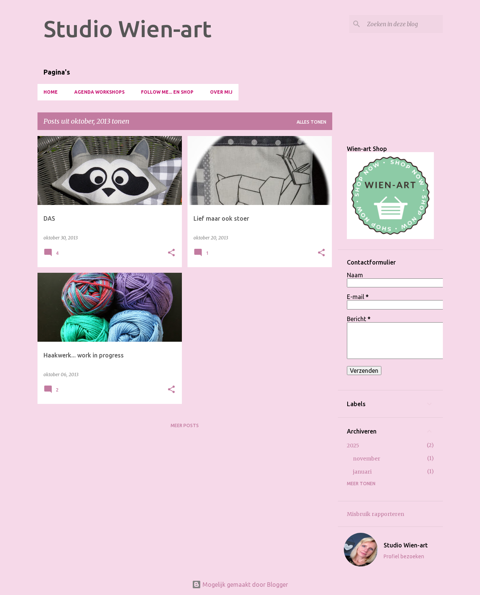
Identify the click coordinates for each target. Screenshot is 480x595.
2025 (353, 445)
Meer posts (185, 425)
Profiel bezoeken (404, 556)
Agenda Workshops (99, 92)
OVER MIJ (221, 92)
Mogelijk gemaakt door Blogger (244, 584)
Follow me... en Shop (167, 92)
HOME (51, 92)
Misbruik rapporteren (375, 514)
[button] (171, 253)
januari (362, 471)
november (366, 458)
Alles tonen (311, 122)
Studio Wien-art (128, 28)
